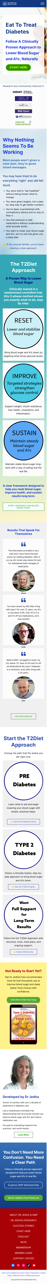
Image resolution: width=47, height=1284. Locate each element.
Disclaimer (35, 1273)
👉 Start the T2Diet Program (23, 887)
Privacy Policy (24, 1273)
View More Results (23, 716)
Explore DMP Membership (23, 1185)
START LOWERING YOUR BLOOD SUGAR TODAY (23, 506)
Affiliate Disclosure (33, 1275)
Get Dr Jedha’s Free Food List (23, 1198)
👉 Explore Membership (23, 952)
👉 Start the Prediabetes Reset (23, 822)
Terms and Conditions (10, 1273)
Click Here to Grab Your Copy (23, 1000)
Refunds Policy (18, 1275)
